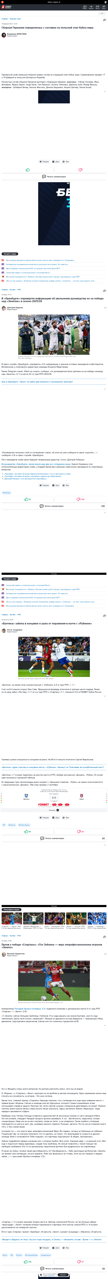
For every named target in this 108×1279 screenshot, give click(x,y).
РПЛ (19, 290)
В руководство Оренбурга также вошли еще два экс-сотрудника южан (36, 464)
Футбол (13, 290)
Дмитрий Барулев (15, 307)
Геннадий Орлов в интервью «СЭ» (30, 1008)
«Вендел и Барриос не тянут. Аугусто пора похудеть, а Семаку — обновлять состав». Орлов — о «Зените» (52, 1239)
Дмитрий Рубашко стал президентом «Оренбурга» (25, 479)
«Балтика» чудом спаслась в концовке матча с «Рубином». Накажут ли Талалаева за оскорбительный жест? (53, 767)
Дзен (57, 162)
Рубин (82, 799)
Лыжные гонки (15, 19)
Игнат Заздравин (14, 630)
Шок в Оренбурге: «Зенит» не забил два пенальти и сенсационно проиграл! (37, 382)
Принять (63, 1275)
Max (67, 162)
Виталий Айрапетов (15, 954)
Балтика (26, 799)
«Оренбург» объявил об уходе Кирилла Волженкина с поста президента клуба (37, 474)
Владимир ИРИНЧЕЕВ (16, 34)
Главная (5, 19)
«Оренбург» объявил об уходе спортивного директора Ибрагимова (32, 476)
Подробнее (51, 1275)
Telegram (46, 162)
